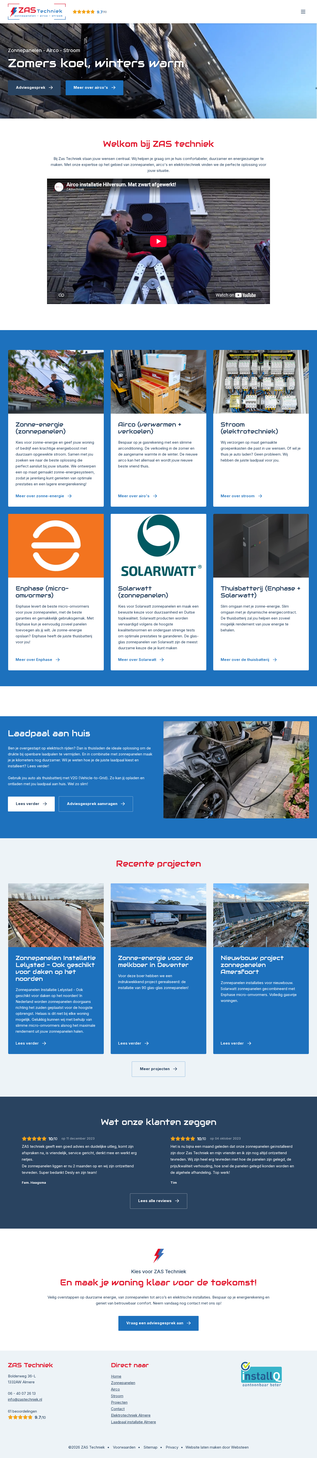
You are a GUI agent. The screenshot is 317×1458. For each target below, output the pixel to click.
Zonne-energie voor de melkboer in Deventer (155, 961)
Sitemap (151, 1447)
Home (116, 1376)
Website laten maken (203, 1447)
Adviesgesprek (30, 95)
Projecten (119, 1402)
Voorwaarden (124, 1447)
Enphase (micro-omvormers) (48, 592)
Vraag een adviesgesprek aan (154, 1323)
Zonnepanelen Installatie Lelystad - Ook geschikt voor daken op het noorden (56, 968)
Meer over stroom (91, 95)
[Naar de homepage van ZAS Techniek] (37, 12)
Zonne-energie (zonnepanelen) (56, 428)
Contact (118, 1408)
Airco (115, 1389)
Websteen (240, 1447)
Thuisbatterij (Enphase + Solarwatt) (261, 592)
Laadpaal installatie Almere (133, 1422)
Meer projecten (155, 1068)
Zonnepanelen (123, 1382)
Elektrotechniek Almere (131, 1415)
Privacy (172, 1447)
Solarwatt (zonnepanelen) (153, 592)
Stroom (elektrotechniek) (250, 428)
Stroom (117, 1396)
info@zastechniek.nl (25, 1399)
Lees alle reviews (155, 1200)
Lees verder (27, 803)
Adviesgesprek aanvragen (92, 803)
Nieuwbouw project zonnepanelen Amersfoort (252, 965)
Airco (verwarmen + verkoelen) (149, 428)
